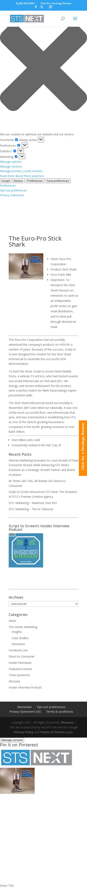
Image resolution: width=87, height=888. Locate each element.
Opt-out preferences (13, 190)
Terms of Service (52, 732)
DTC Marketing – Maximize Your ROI (33, 503)
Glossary (14, 681)
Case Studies (20, 638)
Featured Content (20, 669)
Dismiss (18, 181)
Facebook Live (18, 650)
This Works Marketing (23, 627)
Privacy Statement (12, 195)
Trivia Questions (19, 675)
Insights (17, 632)
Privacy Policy (24, 732)
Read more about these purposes (22, 176)
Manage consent (12, 740)
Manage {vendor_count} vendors (21, 171)
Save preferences (58, 181)
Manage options (10, 161)
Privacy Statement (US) (25, 711)
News (12, 621)
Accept (6, 181)
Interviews (18, 644)
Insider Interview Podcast (25, 687)
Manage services (11, 166)
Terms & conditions (59, 711)
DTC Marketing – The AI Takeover (31, 509)
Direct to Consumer (22, 656)
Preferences (35, 181)
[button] (43, 68)
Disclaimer (24, 707)
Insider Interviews (20, 663)
